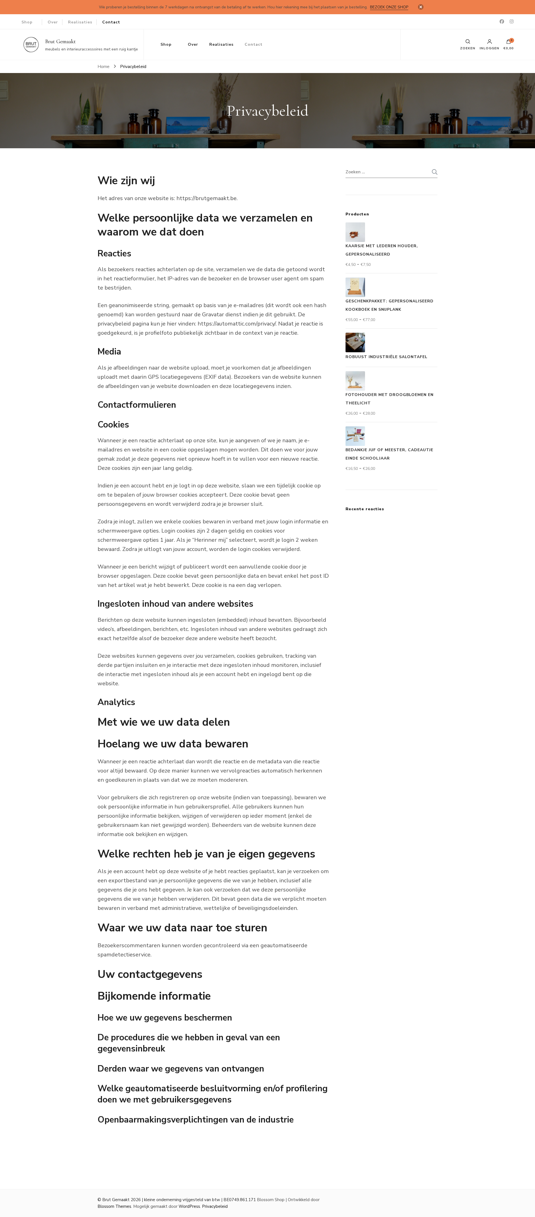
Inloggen (489, 48)
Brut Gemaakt (60, 41)
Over (53, 22)
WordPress (189, 1206)
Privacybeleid (215, 1206)
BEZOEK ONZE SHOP (389, 7)
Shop (27, 22)
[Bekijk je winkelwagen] (508, 43)
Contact (111, 22)
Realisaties (80, 22)
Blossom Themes (114, 1206)
